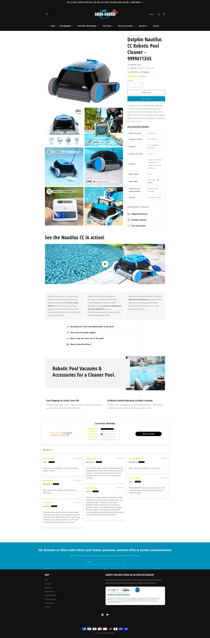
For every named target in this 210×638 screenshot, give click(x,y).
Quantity (130, 80)
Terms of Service (50, 599)
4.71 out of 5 (67, 432)
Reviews (47, 584)
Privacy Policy (49, 603)
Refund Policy (50, 592)
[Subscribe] (122, 562)
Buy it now (146, 99)
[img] (48, 458)
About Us (48, 588)
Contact (47, 607)
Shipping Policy (50, 595)
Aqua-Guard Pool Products (107, 633)
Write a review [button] (148, 434)
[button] (47, 14)
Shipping (133, 68)
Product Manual (133, 207)
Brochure (145, 207)
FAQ (46, 580)
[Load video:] (105, 264)
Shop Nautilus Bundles (138, 126)
